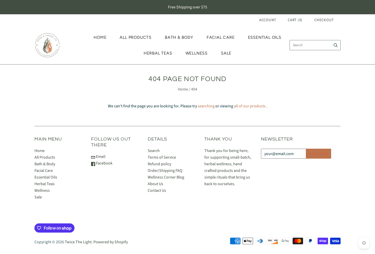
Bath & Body (179, 37)
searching (206, 106)
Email (100, 156)
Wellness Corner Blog (166, 177)
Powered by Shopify (110, 242)
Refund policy (159, 164)
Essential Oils (264, 37)
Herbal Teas (158, 53)
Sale (226, 53)
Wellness (196, 53)
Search (154, 151)
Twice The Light (78, 242)
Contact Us (157, 190)
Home (100, 37)
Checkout (324, 20)
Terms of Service (162, 157)
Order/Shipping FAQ (165, 170)
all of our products (250, 106)
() (295, 20)
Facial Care (221, 37)
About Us (155, 184)
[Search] (336, 45)
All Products (136, 37)
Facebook (103, 163)
